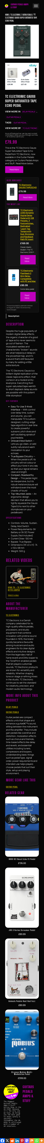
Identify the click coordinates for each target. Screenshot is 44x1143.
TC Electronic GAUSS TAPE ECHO (28, 186)
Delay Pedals (28, 111)
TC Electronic (16, 14)
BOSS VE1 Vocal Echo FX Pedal (22, 859)
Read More (14, 169)
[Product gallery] (22, 42)
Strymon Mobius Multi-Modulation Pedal (22, 1073)
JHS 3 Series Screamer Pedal (22, 930)
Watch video (13, 595)
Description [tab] (13, 316)
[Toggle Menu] (36, 6)
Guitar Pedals (27, 14)
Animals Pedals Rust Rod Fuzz (22, 1001)
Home (7, 14)
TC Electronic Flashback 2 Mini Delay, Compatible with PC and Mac (28, 276)
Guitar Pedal (20, 122)
